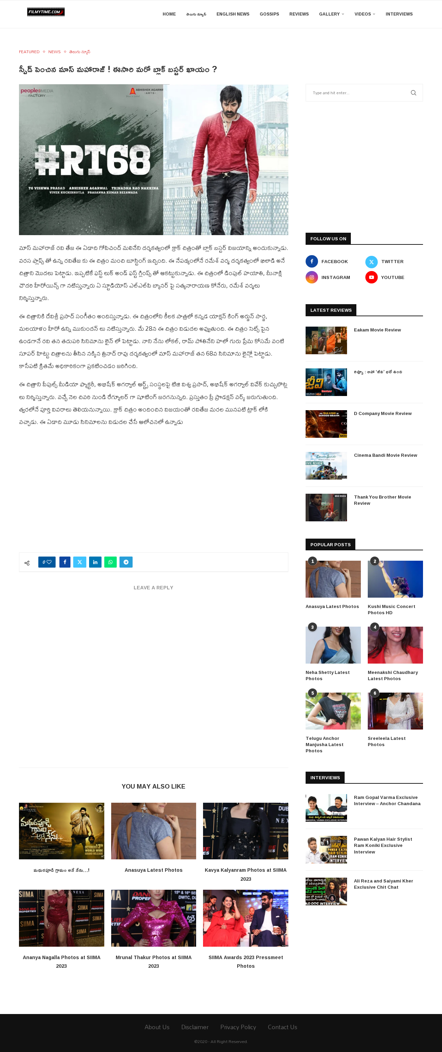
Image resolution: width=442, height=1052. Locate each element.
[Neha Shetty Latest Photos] (333, 645)
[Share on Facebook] (64, 562)
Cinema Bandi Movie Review (385, 455)
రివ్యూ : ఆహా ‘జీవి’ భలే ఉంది (378, 371)
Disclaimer (195, 1027)
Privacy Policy (238, 1027)
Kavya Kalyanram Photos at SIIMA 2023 (246, 874)
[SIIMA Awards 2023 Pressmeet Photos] (245, 918)
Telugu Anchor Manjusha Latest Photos (325, 744)
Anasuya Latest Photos (154, 870)
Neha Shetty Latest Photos (328, 675)
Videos (363, 14)
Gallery (329, 14)
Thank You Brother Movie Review (382, 500)
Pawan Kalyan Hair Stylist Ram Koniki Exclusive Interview (383, 845)
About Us (157, 1027)
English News (233, 14)
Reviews (299, 14)
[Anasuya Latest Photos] (153, 831)
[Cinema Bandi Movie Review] (326, 466)
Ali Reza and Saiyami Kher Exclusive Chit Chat (383, 884)
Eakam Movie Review (377, 330)
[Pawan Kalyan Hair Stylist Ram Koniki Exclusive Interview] (326, 849)
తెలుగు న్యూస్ (196, 14)
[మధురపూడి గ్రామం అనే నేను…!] (61, 831)
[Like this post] (49, 562)
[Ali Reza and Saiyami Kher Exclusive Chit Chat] (326, 891)
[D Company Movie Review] (326, 424)
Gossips (269, 14)
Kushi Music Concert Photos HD (391, 609)
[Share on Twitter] (79, 562)
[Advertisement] (153, 493)
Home (169, 14)
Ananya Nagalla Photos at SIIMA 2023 (61, 962)
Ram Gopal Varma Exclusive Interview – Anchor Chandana (387, 800)
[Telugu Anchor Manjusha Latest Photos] (333, 711)
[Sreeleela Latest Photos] (395, 711)
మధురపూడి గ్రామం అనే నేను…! (61, 870)
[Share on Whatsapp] (110, 562)
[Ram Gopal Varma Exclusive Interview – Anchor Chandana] (326, 808)
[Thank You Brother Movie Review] (326, 507)
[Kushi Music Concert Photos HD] (395, 579)
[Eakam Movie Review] (326, 340)
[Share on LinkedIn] (95, 562)
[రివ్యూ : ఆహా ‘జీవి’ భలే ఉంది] (326, 382)
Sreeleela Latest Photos (387, 741)
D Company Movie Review (383, 413)
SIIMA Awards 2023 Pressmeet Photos (246, 962)
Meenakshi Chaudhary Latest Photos (393, 675)
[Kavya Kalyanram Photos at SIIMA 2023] (245, 831)
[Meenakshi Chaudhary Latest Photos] (395, 645)
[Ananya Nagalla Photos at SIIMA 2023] (61, 918)
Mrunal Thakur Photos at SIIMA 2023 (154, 962)
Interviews (399, 14)
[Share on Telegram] (126, 562)
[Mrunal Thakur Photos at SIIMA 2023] (153, 918)
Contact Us (282, 1027)
